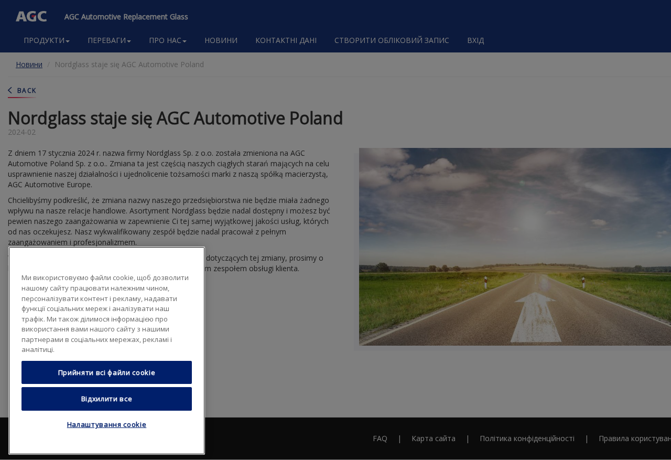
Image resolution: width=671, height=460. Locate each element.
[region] (106, 351)
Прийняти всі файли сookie (106, 372)
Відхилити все (107, 398)
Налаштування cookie (106, 425)
